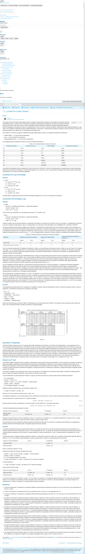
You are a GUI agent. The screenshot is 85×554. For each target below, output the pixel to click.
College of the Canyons (11, 119)
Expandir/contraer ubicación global (81, 107)
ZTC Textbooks (21, 119)
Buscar (5, 105)
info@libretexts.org (70, 552)
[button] (5, 81)
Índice (74, 122)
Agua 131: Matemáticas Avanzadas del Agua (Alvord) (65, 107)
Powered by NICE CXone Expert (22, 549)
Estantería (16, 107)
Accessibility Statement (45, 552)
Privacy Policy (27, 552)
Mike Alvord (9, 118)
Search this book (3, 23)
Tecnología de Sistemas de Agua (40, 107)
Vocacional (26, 107)
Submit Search (4, 27)
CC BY (55, 537)
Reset (2, 36)
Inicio (8, 107)
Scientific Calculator (7, 72)
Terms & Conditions (35, 552)
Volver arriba (5, 542)
